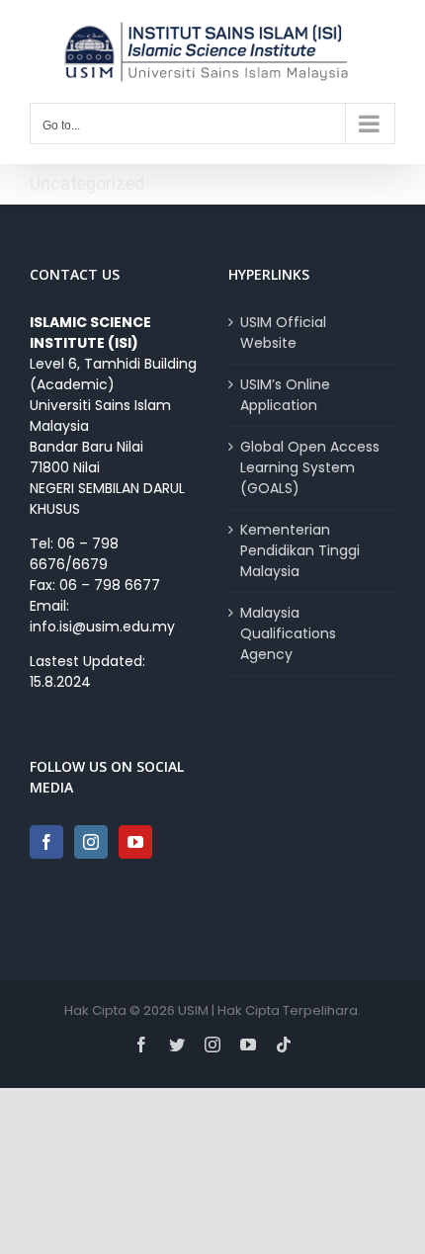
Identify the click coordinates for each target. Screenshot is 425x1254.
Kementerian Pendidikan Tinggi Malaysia (300, 550)
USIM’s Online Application (285, 395)
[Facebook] (46, 842)
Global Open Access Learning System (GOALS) (310, 467)
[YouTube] (135, 842)
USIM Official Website (283, 332)
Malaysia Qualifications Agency (288, 633)
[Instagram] (91, 842)
